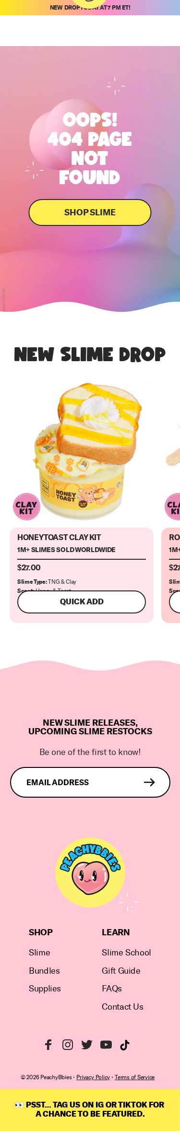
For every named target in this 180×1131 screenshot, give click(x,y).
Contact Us (122, 1007)
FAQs (112, 989)
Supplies (45, 989)
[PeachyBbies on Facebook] (48, 1044)
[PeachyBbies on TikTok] (125, 1045)
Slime (39, 953)
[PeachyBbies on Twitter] (87, 1044)
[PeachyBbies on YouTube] (106, 1044)
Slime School (126, 953)
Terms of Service (135, 1077)
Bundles (44, 971)
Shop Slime (90, 212)
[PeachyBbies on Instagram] (67, 1044)
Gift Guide (121, 971)
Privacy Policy (93, 1077)
